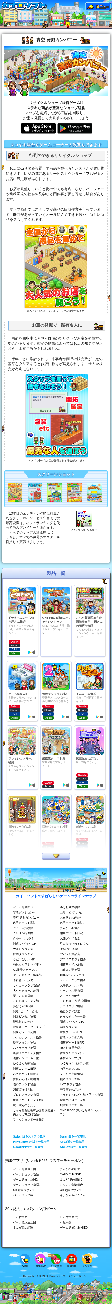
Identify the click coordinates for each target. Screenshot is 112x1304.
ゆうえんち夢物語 (24, 1063)
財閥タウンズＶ (23, 954)
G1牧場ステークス (25, 969)
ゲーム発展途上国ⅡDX (74, 1227)
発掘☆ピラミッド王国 (27, 964)
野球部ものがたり (24, 1021)
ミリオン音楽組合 (71, 1184)
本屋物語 (65, 1222)
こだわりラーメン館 (26, 1000)
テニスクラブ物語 (71, 1006)
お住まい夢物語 (70, 969)
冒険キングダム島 (71, 1037)
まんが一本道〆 (70, 928)
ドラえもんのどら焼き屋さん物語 (81, 1094)
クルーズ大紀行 (23, 938)
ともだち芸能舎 (70, 995)
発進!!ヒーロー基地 (25, 1011)
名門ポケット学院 (24, 922)
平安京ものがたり (71, 1089)
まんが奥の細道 (70, 1169)
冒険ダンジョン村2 (72, 1053)
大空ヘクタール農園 (26, 990)
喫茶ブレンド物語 (24, 1084)
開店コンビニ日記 (24, 1068)
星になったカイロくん (74, 943)
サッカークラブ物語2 (26, 985)
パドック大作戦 (23, 1195)
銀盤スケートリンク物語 (29, 1099)
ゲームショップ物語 (26, 1174)
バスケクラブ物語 (24, 1047)
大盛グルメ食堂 (70, 938)
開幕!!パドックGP (24, 943)
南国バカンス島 (70, 1068)
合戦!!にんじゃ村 (24, 959)
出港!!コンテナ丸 (71, 912)
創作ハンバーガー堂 (26, 1058)
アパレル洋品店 (70, 954)
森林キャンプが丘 (71, 1058)
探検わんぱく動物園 (26, 1079)
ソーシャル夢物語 (71, 990)
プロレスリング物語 (26, 1094)
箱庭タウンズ (68, 1026)
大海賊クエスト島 (71, 985)
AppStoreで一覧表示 (73, 1146)
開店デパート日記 (71, 933)
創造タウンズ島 (70, 1079)
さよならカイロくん (73, 1195)
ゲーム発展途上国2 (25, 1179)
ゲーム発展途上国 (24, 1169)
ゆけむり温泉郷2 (71, 1047)
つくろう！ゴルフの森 (74, 1063)
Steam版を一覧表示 (73, 1136)
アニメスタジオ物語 (73, 959)
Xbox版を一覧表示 (72, 1141)
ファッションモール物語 (29, 1119)
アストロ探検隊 (23, 928)
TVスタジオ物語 (70, 1084)
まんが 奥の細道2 (71, 1179)
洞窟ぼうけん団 (23, 1089)
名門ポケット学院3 (25, 1073)
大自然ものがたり (71, 917)
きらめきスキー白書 (73, 1016)
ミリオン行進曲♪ (24, 933)
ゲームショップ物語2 (26, 1184)
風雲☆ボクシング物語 (27, 1053)
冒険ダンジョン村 (24, 912)
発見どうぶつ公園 (24, 1032)
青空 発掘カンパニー (26, 917)
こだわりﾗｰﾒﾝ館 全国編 (75, 1000)
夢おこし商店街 (23, 995)
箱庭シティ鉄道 (70, 1011)
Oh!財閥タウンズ (24, 1190)
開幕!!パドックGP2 (72, 1021)
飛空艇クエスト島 (71, 1105)
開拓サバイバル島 (71, 964)
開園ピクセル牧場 (24, 1016)
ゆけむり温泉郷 (70, 907)
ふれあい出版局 (23, 980)
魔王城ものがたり (24, 1105)
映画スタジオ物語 (24, 1042)
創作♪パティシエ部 (72, 974)
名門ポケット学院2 (72, 922)
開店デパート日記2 (72, 1042)
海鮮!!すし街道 (69, 948)
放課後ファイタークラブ (29, 1026)
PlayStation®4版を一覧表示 (31, 1141)
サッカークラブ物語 (73, 980)
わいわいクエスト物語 (27, 1037)
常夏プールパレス (71, 1032)
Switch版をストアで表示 (29, 1136)
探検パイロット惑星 (73, 1099)
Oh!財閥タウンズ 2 (72, 1190)
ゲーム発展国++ (23, 907)
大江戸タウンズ (23, 948)
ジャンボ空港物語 (71, 1073)
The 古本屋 (20, 1217)
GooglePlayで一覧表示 (28, 1146)
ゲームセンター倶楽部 (27, 974)
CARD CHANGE (70, 1174)
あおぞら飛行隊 (23, 1006)
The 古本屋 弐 (69, 1217)
